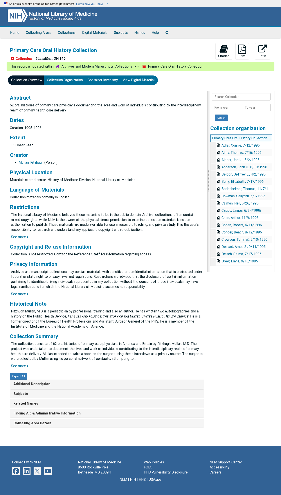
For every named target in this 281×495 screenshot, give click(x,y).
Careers (216, 472)
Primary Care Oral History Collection (239, 138)
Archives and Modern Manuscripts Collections (96, 66)
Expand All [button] (18, 376)
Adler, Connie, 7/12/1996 (241, 145)
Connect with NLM (26, 462)
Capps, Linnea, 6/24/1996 (241, 210)
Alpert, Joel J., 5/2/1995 (240, 160)
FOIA (147, 467)
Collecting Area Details (32, 423)
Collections (67, 32)
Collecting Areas (38, 32)
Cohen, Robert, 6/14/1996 (242, 225)
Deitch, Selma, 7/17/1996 (241, 254)
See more (19, 237)
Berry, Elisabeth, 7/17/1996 (243, 181)
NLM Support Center (226, 462)
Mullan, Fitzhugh (31, 162)
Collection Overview (26, 80)
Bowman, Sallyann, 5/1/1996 (243, 196)
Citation (223, 56)
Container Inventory (103, 80)
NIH (133, 479)
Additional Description (31, 384)
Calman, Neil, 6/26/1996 (240, 203)
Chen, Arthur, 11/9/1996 (240, 218)
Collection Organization (65, 80)
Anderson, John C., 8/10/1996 (244, 167)
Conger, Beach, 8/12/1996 (242, 232)
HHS (142, 479)
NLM (123, 479)
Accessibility (219, 467)
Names (139, 32)
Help (155, 32)
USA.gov (155, 479)
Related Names (25, 403)
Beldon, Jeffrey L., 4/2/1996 (244, 174)
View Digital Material (139, 80)
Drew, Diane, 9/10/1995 (240, 261)
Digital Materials (94, 32)
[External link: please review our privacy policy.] (16, 471)
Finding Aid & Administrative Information (47, 413)
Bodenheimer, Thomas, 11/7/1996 (248, 189)
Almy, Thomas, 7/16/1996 (241, 153)
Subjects (121, 32)
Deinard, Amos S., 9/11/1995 (244, 247)
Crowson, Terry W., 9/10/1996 (244, 239)
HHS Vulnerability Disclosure (166, 472)
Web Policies (154, 462)
